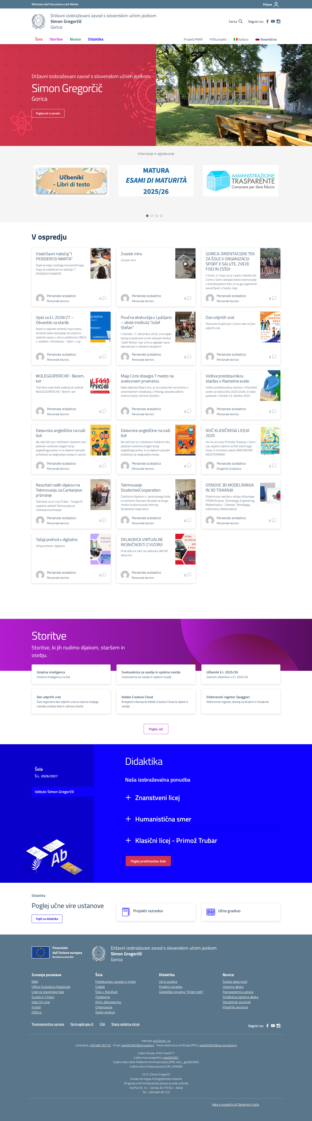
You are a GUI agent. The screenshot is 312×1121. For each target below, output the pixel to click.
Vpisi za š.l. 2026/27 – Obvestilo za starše (55, 320)
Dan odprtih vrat (220, 317)
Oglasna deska (233, 986)
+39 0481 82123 (100, 1045)
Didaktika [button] (95, 39)
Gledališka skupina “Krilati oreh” (181, 991)
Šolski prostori (105, 1012)
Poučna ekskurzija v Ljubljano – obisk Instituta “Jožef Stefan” (146, 322)
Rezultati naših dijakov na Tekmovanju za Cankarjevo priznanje (59, 490)
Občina (36, 1012)
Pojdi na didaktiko (47, 918)
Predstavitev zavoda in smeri (115, 981)
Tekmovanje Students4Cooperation (141, 487)
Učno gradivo (168, 981)
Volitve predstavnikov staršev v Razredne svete (227, 378)
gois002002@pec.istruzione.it (218, 1045)
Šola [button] (38, 39)
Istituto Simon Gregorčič (54, 792)
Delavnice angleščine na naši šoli (60, 433)
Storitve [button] (56, 39)
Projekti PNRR (193, 39)
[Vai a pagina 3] (156, 215)
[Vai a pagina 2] (152, 215)
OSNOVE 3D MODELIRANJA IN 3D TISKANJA (230, 487)
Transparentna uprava (238, 991)
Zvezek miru (131, 253)
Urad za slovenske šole (48, 991)
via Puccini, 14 (161, 1040)
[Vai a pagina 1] (147, 215)
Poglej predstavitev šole (148, 861)
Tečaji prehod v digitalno (57, 539)
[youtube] (273, 21)
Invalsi (36, 1007)
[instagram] (278, 21)
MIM (35, 981)
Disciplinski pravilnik (237, 1002)
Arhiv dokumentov (108, 1002)
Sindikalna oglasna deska (240, 996)
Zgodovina (102, 996)
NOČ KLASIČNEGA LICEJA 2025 (227, 433)
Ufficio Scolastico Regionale (51, 986)
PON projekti (218, 39)
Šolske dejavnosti (235, 981)
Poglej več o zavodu (48, 113)
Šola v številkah (106, 991)
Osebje (100, 986)
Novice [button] (75, 39)
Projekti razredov (171, 986)
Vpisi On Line (41, 1002)
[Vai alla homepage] (38, 21)
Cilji (102, 1024)
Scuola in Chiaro (43, 996)
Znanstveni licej (157, 797)
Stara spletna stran (125, 1024)
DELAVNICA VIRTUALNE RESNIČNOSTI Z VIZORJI (142, 542)
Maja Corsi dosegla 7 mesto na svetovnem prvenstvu (147, 378)
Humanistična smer (163, 819)
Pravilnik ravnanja (235, 1007)
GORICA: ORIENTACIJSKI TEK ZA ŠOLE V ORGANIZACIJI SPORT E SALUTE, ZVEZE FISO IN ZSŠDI (230, 261)
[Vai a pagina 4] (161, 215)
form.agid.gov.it (81, 1024)
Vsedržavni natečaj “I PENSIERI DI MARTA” (54, 256)
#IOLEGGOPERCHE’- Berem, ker (60, 378)
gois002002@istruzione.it (137, 1045)
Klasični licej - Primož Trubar (176, 840)
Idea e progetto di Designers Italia (235, 1104)
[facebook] (267, 21)
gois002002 (170, 1057)
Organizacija (103, 1007)
